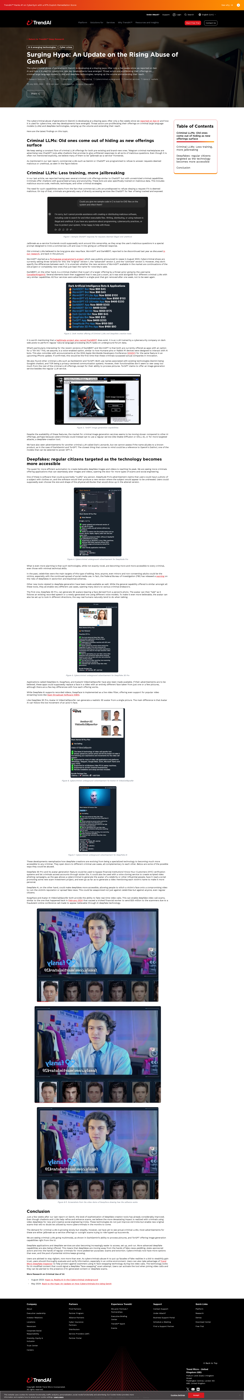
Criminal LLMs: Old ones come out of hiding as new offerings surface (193, 135)
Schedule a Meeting (162, 1322)
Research (200, 1313)
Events (114, 1328)
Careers (30, 1350)
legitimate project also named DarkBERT (76, 340)
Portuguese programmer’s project (67, 259)
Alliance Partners (76, 1318)
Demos (198, 1318)
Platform (199, 1309)
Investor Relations (35, 1318)
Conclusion (183, 167)
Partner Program (76, 1313)
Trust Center (32, 1346)
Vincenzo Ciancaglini (84, 84)
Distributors (74, 1329)
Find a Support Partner (163, 1326)
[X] (187, 1389)
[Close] (240, 1395)
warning (160, 576)
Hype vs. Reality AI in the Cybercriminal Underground (71, 1280)
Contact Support (160, 1309)
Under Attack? (153, 15)
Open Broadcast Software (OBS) (63, 695)
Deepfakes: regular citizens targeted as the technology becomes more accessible (193, 158)
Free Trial (200, 1326)
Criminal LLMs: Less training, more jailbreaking (194, 148)
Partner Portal (75, 1338)
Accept (196, 1395)
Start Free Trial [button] (193, 23)
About (29, 1309)
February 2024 (75, 900)
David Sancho (68, 84)
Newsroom (31, 1326)
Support (166, 15)
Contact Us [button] (211, 23)
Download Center (203, 1322)
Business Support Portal (164, 1318)
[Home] (46, 1380)
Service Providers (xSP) (79, 1334)
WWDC (131, 353)
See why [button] (225, 5)
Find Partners (75, 1309)
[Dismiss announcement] (238, 5)
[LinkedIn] (198, 1389)
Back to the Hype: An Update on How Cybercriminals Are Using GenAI (77, 1283)
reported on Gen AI (149, 121)
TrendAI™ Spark (118, 1324)
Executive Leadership (36, 1313)
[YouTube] (193, 1389)
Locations (31, 1322)
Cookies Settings (178, 1395)
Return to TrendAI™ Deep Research (46, 39)
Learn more (59, 1397)
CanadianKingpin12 (36, 274)
